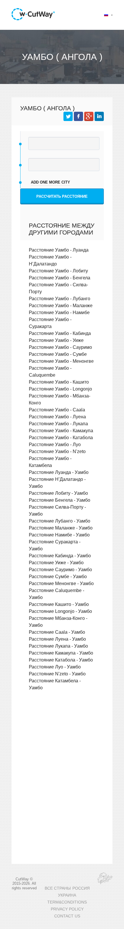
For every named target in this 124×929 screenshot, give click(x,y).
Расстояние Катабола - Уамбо (61, 659)
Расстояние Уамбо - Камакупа (61, 430)
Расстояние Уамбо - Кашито (59, 381)
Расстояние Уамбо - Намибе (59, 312)
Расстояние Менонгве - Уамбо (61, 583)
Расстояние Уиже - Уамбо (56, 562)
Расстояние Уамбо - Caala (57, 409)
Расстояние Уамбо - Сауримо (60, 347)
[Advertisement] (62, 741)
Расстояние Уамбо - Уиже (56, 340)
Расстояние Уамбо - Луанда (59, 249)
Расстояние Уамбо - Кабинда (60, 333)
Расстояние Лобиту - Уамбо (58, 493)
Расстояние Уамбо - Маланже (61, 305)
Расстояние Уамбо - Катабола (61, 437)
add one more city (50, 182)
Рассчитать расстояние (62, 196)
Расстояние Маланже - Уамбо (61, 527)
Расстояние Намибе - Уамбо (59, 534)
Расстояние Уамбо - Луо (55, 444)
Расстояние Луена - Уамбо (57, 639)
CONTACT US (67, 916)
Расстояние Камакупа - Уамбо (61, 652)
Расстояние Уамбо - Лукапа (58, 423)
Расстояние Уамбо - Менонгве (61, 361)
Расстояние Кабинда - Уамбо (60, 555)
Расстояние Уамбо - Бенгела (59, 277)
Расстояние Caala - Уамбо (57, 632)
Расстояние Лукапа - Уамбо (58, 645)
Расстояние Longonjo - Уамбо (60, 611)
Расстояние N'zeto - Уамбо (57, 673)
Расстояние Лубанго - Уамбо (59, 520)
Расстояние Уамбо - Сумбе (58, 354)
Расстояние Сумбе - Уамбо (58, 576)
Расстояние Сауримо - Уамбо (60, 569)
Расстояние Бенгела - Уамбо (59, 500)
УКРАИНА (67, 895)
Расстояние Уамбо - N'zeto (57, 451)
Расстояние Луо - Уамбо (55, 666)
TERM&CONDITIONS (67, 902)
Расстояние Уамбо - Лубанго (59, 298)
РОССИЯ (81, 888)
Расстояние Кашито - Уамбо (59, 604)
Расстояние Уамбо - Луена (57, 416)
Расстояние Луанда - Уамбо (59, 472)
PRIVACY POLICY (67, 909)
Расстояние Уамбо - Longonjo (60, 388)
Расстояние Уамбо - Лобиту (58, 270)
